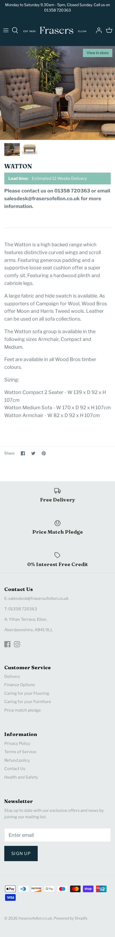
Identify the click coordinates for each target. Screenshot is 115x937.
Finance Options (19, 684)
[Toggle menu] (6, 30)
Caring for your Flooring (26, 693)
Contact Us (14, 768)
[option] (57, 93)
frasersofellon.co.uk (35, 918)
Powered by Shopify (70, 918)
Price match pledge (22, 710)
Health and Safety (21, 777)
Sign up (21, 853)
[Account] (97, 30)
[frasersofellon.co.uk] (55, 30)
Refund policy (17, 760)
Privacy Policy (17, 743)
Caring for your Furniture (27, 701)
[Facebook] (7, 644)
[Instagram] (17, 644)
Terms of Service (20, 751)
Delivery (12, 676)
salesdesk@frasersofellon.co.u (37, 598)
